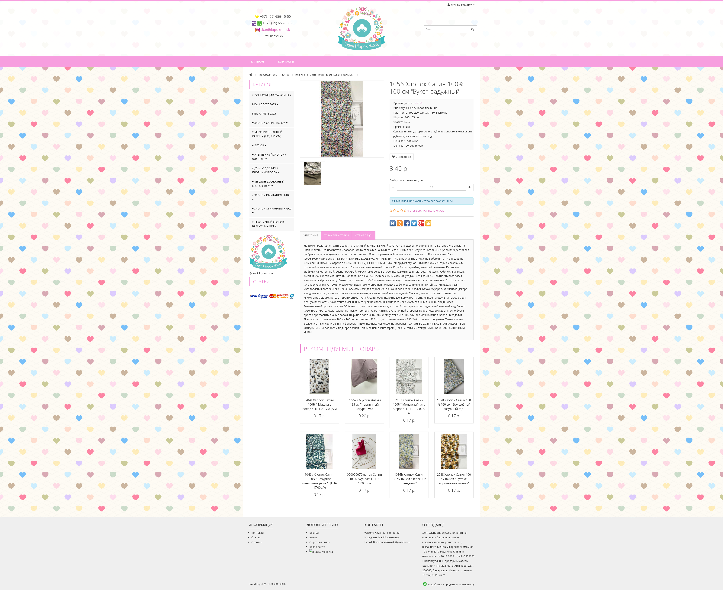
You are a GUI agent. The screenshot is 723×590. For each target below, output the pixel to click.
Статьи (256, 537)
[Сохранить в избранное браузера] (428, 223)
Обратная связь (319, 542)
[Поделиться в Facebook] (407, 223)
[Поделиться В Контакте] (393, 223)
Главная (257, 61)
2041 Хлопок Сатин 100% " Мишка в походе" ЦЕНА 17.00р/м (319, 404)
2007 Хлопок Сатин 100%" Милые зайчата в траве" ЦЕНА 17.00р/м (409, 406)
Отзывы (256, 542)
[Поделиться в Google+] (421, 223)
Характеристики (336, 235)
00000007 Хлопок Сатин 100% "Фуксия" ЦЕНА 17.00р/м (364, 478)
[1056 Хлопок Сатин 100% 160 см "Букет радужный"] (342, 118)
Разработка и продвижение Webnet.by (451, 584)
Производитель (267, 74)
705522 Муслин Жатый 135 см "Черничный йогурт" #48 (364, 404)
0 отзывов (414, 210)
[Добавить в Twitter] (414, 223)
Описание (310, 235)
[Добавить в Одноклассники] (400, 223)
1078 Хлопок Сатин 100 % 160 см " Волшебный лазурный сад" (454, 404)
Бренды (314, 532)
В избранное (403, 156)
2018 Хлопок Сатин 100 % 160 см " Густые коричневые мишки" (454, 478)
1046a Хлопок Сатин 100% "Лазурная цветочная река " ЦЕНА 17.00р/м (319, 481)
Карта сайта (317, 547)
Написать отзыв (433, 210)
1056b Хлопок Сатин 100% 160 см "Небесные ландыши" (409, 478)
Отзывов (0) (363, 235)
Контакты (286, 61)
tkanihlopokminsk (275, 29)
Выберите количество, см (406, 180)
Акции (313, 537)
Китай (286, 74)
